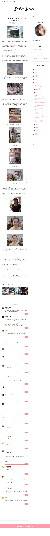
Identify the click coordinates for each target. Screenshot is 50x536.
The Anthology (7, 375)
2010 (35, 83)
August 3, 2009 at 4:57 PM (8, 427)
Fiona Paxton (18, 103)
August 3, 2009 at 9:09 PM (8, 436)
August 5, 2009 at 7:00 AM (8, 452)
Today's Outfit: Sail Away (39, 98)
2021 (35, 67)
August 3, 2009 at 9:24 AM (8, 376)
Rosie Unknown (8, 316)
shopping (14, 22)
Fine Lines (37, 103)
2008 (35, 133)
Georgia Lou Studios (18, 531)
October (37, 89)
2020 (35, 69)
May (36, 126)
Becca (12, 95)
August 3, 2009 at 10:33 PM (8, 444)
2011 (35, 82)
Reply (26, 313)
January (36, 131)
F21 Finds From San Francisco (40, 96)
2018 (35, 72)
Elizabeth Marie (8, 416)
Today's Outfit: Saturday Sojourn (41, 93)
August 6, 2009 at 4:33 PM (8, 467)
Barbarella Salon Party (39, 101)
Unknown (6, 443)
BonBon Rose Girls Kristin (10, 348)
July (36, 123)
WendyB (6, 330)
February (37, 130)
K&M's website (11, 259)
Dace (20, 101)
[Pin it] (18, 269)
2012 (35, 80)
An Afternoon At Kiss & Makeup (40, 121)
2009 (35, 85)
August (36, 92)
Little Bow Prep (8, 466)
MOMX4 (6, 497)
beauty (10, 22)
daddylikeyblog (8, 307)
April (36, 127)
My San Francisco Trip (39, 99)
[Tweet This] (7, 269)
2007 (35, 134)
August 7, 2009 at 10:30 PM (8, 488)
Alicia (6, 476)
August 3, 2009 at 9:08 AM (8, 367)
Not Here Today (38, 95)
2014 (35, 78)
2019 (35, 70)
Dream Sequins (7, 356)
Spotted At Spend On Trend (40, 102)
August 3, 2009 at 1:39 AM (8, 308)
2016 (35, 75)
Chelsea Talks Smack (9, 394)
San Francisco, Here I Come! (40, 110)
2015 (35, 76)
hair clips (22, 500)
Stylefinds (16, 264)
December (37, 86)
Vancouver (19, 22)
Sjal (4, 76)
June (36, 124)
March (36, 128)
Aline (6, 425)
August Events (37, 112)
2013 (35, 79)
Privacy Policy (10, 531)
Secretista (7, 386)
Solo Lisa (6, 531)
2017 (35, 73)
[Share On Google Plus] (15, 269)
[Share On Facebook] (11, 269)
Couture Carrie (7, 403)
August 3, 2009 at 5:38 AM (8, 317)
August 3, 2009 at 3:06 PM (8, 405)
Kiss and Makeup (13, 256)
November (37, 88)
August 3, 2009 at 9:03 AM (8, 358)
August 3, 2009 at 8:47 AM (8, 350)
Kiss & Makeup (12, 45)
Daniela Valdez (7, 450)
